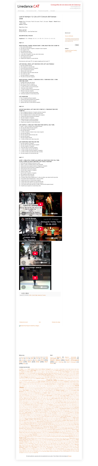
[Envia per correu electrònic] (22, 293)
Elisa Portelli (48, 390)
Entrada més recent (24, 322)
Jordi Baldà (56, 407)
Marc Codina (71, 419)
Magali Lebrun (76, 417)
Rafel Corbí (23, 438)
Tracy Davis (70, 447)
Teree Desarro (51, 446)
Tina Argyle (34, 447)
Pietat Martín (70, 435)
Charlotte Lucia (43, 380)
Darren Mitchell (22, 385)
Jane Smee (52, 402)
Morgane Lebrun (47, 428)
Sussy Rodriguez (65, 444)
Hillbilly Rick (73, 399)
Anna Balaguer (66, 371)
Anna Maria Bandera (39, 373)
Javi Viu (74, 402)
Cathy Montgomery (68, 378)
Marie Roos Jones (33, 421)
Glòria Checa (48, 398)
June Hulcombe (41, 411)
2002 (47, 357)
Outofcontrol (38, 432)
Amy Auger (74, 370)
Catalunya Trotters (55, 378)
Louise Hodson (30, 417)
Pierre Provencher (65, 435)
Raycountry (72, 438)
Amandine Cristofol (52, 370)
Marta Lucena (59, 423)
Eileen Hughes (38, 390)
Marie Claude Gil (27, 421)
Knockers (24, 413)
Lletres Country (68, 51)
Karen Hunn (57, 411)
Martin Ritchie (23, 424)
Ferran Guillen (29, 394)
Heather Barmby (39, 399)
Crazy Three (53, 382)
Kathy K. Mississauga (35, 412)
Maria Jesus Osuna (68, 420)
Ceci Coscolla (25, 380)
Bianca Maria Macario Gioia (33, 375)
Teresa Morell (63, 446)
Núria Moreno (49, 431)
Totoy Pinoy (60, 447)
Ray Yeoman (67, 438)
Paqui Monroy (52, 432)
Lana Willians (45, 413)
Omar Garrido (30, 432)
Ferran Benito (24, 394)
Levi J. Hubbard (44, 415)
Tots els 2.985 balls (69, 36)
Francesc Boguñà (64, 394)
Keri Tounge (59, 412)
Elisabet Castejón (60, 390)
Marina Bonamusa (53, 421)
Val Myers (33, 448)
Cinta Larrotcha (41, 381)
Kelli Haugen (54, 412)
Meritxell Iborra (51, 425)
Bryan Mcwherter (31, 377)
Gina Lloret (28, 398)
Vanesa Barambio (60, 448)
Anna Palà (53, 373)
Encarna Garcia (51, 391)
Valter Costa (55, 448)
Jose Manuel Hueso (32, 408)
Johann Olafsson (46, 406)
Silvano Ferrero (47, 443)
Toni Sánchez (50, 447)
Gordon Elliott (65, 398)
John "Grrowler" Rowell (53, 406)
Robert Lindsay (29, 440)
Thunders (44, 295)
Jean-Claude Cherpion (60, 403)
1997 (30, 357)
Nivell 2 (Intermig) (58, 362)
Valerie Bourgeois (49, 448)
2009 (22, 360)
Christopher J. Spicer (27, 381)
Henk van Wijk (61, 399)
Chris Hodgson (60, 380)
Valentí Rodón (42, 448)
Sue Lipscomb (44, 444)
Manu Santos (66, 419)
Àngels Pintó (31, 452)
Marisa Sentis (21, 423)
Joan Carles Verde (62, 404)
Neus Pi (61, 429)
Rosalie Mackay (74, 440)
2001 (43, 357)
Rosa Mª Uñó (63, 440)
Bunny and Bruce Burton (39, 377)
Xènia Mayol (60, 451)
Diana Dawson (71, 387)
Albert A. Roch (65, 369)
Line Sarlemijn (71, 415)
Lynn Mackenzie (56, 417)
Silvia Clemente (53, 443)
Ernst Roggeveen (76, 391)
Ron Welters (49, 440)
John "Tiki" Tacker (61, 406)
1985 (20, 357)
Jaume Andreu (63, 402)
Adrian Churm (38, 369)
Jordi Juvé (21, 408)
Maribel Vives (21, 421)
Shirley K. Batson (36, 443)
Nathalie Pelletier (44, 429)
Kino (73, 412)
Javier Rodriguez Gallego (32, 403)
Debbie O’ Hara (27, 387)
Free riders (37, 395)
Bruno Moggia (24, 377)
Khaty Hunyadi (64, 412)
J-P (63, 400)
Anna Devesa (27, 373)
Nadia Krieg (27, 429)
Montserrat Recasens (32, 428)
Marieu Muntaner (47, 421)
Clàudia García (49, 381)
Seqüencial (40, 295)
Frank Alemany (76, 394)
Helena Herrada (55, 399)
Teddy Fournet (45, 446)
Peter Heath (27, 435)
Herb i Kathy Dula (67, 399)
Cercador (52, 10)
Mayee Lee (21, 425)
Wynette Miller (26, 451)
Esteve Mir (37, 393)
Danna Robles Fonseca (68, 384)
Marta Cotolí (37, 423)
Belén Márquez (76, 374)
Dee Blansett (38, 387)
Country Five (24, 382)
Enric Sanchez (69, 391)
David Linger (38, 385)
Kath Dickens (71, 411)
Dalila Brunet (42, 384)
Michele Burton (69, 425)
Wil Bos (69, 450)
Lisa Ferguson (76, 415)
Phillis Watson (53, 435)
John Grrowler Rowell (73, 406)
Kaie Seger (53, 411)
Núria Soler (59, 431)
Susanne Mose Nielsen (57, 444)
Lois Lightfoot (61, 416)
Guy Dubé (77, 398)
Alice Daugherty (27, 370)
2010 (27, 360)
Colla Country (54, 381)
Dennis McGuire (49, 387)
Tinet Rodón (44, 447)
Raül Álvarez (25, 439)
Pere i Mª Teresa (76, 433)
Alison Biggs (33, 370)
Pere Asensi (65, 433)
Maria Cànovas (52, 420)
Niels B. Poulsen (75, 429)
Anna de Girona (59, 373)
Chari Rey (30, 380)
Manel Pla (62, 419)
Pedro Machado (54, 433)
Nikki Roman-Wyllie (22, 431)
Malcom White (53, 419)
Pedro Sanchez (59, 433)
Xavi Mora (44, 451)
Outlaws (34, 432)
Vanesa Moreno (67, 448)
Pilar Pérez (27, 436)
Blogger (69, 456)
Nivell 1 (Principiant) (72, 360)
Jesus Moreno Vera (28, 404)
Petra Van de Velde (46, 435)
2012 (36, 360)
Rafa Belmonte (76, 436)
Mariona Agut (76, 421)
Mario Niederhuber (70, 421)
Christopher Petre (34, 381)
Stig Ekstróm (24, 444)
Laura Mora (68, 413)
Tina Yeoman (39, 447)
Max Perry (77, 424)
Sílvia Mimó (31, 446)
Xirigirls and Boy (50, 451)
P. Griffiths (43, 432)
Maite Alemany (37, 419)
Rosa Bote (54, 440)
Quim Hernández (61, 436)
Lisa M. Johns (25, 416)
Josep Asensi (56, 408)
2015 (29, 362)
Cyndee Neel (75, 382)
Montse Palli (26, 428)
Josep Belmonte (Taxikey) (64, 408)
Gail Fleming (55, 395)
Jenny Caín (77, 403)
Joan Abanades (56, 404)
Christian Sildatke (67, 380)
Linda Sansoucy (65, 415)
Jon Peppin (52, 407)
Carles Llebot (58, 377)
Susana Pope (50, 444)
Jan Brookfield (25, 402)
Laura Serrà (76, 413)
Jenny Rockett (21, 404)
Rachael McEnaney (69, 436)
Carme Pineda (69, 377)
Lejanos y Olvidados (26, 415)
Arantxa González (72, 373)
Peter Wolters (40, 435)
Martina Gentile (29, 424)
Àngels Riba (36, 452)
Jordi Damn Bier (66, 407)
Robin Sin (41, 440)
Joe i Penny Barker (28, 406)
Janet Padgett (57, 402)
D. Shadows (24, 384)
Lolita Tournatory (67, 416)
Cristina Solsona (70, 382)
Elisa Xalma (53, 390)
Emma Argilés (33, 391)
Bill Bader (45, 375)
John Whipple (40, 407)
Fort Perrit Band (41, 394)
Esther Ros (41, 393)
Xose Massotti (55, 451)
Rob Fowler (66, 439)
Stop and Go (29, 444)
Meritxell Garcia (45, 425)
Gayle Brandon (73, 395)
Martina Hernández (35, 424)
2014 (21, 362)
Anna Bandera (73, 371)
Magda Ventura (22, 419)
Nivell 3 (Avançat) (71, 362)
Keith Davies (49, 412)
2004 (27, 358)
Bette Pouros (21, 375)
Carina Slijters (47, 377)
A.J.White (21, 369)
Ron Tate (45, 440)
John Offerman (29, 407)
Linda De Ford (54, 415)
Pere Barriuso (70, 433)
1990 (23, 357)
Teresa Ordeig (69, 446)
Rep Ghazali (46, 439)
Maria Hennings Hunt (59, 420)
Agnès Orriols (53, 369)
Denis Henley (43, 387)
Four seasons (51, 394)
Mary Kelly (52, 424)
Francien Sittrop (70, 394)
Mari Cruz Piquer (45, 420)
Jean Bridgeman (47, 403)
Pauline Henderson (47, 433)
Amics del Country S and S (67, 370)
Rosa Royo (69, 440)
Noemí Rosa (33, 431)
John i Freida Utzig (46, 407)
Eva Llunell (66, 393)
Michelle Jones (74, 425)
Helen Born (44, 399)
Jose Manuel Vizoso (40, 408)
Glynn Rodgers (43, 398)
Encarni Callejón (57, 391)
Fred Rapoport (32, 395)
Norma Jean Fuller (38, 431)
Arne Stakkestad (29, 374)
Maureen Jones (66, 424)
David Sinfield (72, 385)
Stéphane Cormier (38, 444)
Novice (52, 363)
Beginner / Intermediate (70, 357)
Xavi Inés (40, 451)
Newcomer (73, 358)
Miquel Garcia (34, 427)
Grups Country (73, 50)
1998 (33, 357)
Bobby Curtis (68, 375)
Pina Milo (34, 436)
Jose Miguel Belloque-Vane (49, 408)
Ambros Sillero (59, 370)
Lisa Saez (29, 416)
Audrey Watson (41, 374)
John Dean (67, 406)
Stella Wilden (68, 443)
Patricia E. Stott (74, 432)
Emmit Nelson (38, 391)
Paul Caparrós (29, 433)
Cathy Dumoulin (62, 378)
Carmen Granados (75, 377)
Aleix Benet (77, 369)
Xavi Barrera (36, 451)
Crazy (50, 382)
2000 (40, 357)
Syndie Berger (71, 444)
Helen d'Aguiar (49, 399)
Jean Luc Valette (53, 403)
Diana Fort (76, 387)
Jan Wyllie (37, 402)
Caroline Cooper (32, 378)
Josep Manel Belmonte (74, 408)
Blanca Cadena (50, 375)
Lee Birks (20, 415)
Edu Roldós (26, 390)
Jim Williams (41, 404)
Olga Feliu (63, 431)
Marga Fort (26, 420)
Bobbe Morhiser (63, 375)
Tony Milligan (55, 447)
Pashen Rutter (68, 432)
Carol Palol (27, 378)
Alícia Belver (39, 370)
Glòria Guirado (54, 398)
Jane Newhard (41, 402)
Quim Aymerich (55, 436)
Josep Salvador (38, 409)
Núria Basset (44, 431)
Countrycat (67, 50)
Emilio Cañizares (27, 391)
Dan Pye (56, 384)
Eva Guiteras (61, 393)
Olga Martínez (73, 431)
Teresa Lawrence (57, 446)
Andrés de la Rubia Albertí (27, 371)
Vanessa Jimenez (73, 448)
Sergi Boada (30, 443)
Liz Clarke (42, 416)
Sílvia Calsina (25, 446)
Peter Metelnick (34, 435)
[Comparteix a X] (25, 293)
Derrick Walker (65, 387)
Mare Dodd (21, 420)
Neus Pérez (70, 429)
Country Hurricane (30, 382)
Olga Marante (68, 431)
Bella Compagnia (70, 374)
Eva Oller (74, 393)
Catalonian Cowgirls (48, 378)
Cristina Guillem (64, 382)
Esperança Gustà (22, 393)
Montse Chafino (54, 427)
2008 (46, 358)
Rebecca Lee (37, 439)
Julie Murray (31, 411)
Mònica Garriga (21, 429)
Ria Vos (51, 439)
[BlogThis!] (23, 293)
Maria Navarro (76, 420)
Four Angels (46, 394)
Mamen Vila (58, 419)
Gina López (33, 398)
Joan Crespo (69, 404)
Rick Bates (55, 439)
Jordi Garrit (76, 407)
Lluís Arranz (46, 416)
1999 (36, 357)
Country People (37, 382)
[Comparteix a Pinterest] (28, 293)
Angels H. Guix (44, 371)
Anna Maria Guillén (47, 373)
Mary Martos (56, 424)
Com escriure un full (31, 10)
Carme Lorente (64, 377)
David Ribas (61, 385)
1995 (26, 357)
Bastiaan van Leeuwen (62, 374)
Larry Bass (49, 413)
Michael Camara (63, 425)
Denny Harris (54, 387)
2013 (42, 360)
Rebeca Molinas (32, 439)
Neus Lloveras (56, 429)
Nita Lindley (28, 431)
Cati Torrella (75, 378)
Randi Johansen (50, 438)
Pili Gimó (31, 436)
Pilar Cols (75, 435)
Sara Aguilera (25, 443)
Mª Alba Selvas (53, 428)
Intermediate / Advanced (64, 358)
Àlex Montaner (26, 452)
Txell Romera (28, 448)
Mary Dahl (47, 424)
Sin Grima (58, 443)
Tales (41, 446)
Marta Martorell (65, 423)
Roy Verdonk (25, 442)
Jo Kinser (45, 404)
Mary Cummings (42, 424)
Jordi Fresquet (71, 407)
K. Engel (49, 411)
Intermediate (53, 358)
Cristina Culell (58, 382)
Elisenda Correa (68, 390)
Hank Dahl (34, 399)
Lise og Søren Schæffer (36, 416)
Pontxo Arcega (44, 436)
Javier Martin (25, 403)
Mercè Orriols (34, 425)
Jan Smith (33, 402)
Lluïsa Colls (56, 416)
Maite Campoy (44, 419)
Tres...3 (20, 448)
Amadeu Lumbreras (44, 370)
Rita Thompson (60, 439)
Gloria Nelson (37, 398)
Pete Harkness (22, 435)
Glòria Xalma (60, 398)
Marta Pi (75, 423)
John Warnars (35, 407)
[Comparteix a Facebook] (26, 293)
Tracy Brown (65, 447)
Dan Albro (47, 384)
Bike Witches (41, 375)
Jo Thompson (50, 404)
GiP (25, 398)
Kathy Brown (76, 411)
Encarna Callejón (44, 391)
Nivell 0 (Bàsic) (55, 360)
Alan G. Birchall (59, 369)
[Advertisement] (39, 309)
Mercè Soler (40, 425)
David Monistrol (50, 385)
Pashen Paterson (62, 432)
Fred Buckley (26, 395)
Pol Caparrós (38, 436)
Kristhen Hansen (29, 413)
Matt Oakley (61, 424)
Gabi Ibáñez (49, 395)
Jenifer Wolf (66, 403)
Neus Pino (65, 429)
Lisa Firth (20, 416)
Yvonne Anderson (66, 451)
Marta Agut (32, 423)
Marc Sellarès (76, 419)
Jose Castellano (26, 408)
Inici (40, 322)
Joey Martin (40, 406)
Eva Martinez (70, 393)
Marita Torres (27, 423)
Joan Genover (74, 404)
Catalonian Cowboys (40, 378)
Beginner (59, 357)
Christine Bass (73, 380)
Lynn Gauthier (51, 417)
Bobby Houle (73, 375)
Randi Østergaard (56, 438)
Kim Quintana (70, 412)
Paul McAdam (34, 433)
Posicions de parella (43, 10)
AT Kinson (25, 369)
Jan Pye (29, 402)
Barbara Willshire (55, 374)
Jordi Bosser (61, 407)
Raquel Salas (62, 438)
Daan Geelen (32, 384)
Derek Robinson (60, 387)
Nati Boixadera (50, 429)
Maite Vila (48, 419)
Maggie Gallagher (29, 419)
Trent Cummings (76, 447)
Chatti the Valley (51, 380)
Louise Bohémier (24, 417)
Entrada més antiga (56, 322)
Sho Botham (42, 443)
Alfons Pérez (21, 370)
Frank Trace (21, 395)
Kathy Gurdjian (22, 412)
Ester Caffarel (28, 393)
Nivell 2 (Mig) (34, 295)
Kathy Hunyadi (28, 412)
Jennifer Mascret (71, 403)
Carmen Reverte (22, 378)
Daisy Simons (37, 384)
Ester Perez (33, 393)
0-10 (66, 38)
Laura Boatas (54, 413)
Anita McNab (50, 371)
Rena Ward (42, 439)
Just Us (45, 411)
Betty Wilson (26, 375)
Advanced (52, 357)
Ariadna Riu (24, 374)
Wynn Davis (32, 451)
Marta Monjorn (70, 423)
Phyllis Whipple (58, 435)
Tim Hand (30, 447)
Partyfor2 (57, 432)
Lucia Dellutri (46, 417)
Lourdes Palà (35, 417)
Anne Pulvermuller (65, 373)
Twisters (24, 448)
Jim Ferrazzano (36, 404)
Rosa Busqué (58, 440)
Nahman (30, 429)
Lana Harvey (40, 413)
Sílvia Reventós (37, 446)
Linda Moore (60, 415)
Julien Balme (35, 411)
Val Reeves (37, 448)
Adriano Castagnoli (46, 369)
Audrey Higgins (35, 374)
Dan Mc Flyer (52, 384)
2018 (24, 363)
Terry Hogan (74, 446)
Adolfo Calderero (31, 369)
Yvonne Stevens (73, 451)
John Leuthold (24, 407)
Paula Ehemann (40, 433)
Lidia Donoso (49, 415)
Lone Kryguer (73, 416)
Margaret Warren (31, 420)
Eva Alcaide (52, 393)
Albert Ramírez (71, 369)
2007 (42, 358)
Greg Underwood (72, 398)
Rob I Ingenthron (72, 439)
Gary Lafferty (60, 395)
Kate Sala (67, 411)
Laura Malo (59, 413)
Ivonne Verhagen (59, 400)
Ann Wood (60, 371)
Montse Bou (46, 427)
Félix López (44, 395)
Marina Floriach (60, 421)
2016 (37, 362)
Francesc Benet (57, 394)
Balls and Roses (48, 374)
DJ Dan (28, 384)
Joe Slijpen (23, 406)
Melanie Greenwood (27, 425)
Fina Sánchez (35, 394)
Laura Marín (63, 413)
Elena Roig (43, 390)
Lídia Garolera (70, 417)
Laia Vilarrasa (35, 413)
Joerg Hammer (35, 406)
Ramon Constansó (38, 438)
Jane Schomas (47, 402)
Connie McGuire (60, 381)
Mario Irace (65, 421)
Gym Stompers (28, 399)
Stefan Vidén (63, 443)
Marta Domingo (42, 423)
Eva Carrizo (57, 393)
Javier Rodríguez (40, 403)
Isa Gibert (41, 400)
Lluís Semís (52, 416)
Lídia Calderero (63, 417)
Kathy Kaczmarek (43, 412)
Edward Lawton (32, 390)
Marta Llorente (54, 423)
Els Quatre (74, 390)
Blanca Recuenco (57, 375)
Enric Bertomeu (64, 391)
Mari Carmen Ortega (38, 420)
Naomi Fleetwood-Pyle (37, 429)
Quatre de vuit (49, 436)
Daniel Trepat (61, 384)
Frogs (40, 395)
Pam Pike (46, 432)
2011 (31, 360)
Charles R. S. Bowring (36, 380)
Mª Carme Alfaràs (59, 428)
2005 (32, 358)
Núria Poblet (55, 431)
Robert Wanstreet (36, 440)
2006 (30, 295)
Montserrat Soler (40, 428)
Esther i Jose (47, 393)
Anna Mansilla (32, 373)
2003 (22, 358)
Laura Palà (72, 413)
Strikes (33, 444)
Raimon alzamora (30, 438)
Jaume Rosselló (70, 402)
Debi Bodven (32, 387)
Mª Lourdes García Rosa (68, 428)
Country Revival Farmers (44, 382)
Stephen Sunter (73, 443)
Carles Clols (52, 377)
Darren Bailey (76, 384)
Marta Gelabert (48, 423)
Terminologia (21, 10)
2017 (46, 362)
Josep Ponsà (27, 409)
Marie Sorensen (40, 421)
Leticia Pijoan (38, 415)
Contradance (66, 381)
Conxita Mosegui (72, 381)
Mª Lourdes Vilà (76, 428)
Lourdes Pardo (40, 417)
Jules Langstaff (26, 411)
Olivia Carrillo (25, 432)
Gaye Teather (66, 395)
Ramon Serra (44, 438)
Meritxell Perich (57, 425)
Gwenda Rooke (22, 399)
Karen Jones (62, 411)
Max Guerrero (71, 424)
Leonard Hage (33, 415)
